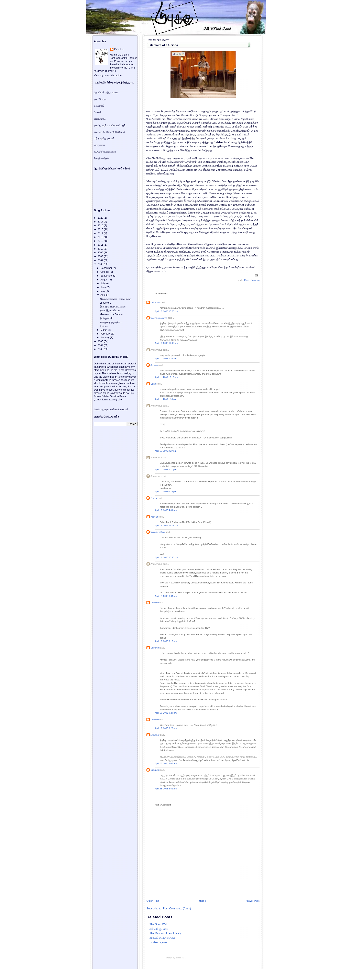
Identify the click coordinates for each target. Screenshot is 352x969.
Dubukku (155, 602)
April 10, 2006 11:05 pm (166, 343)
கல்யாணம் (99, 106)
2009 (101, 252)
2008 (101, 256)
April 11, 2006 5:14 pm (165, 491)
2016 (101, 225)
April (103, 295)
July (103, 283)
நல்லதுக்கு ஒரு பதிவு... (111, 322)
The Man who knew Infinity (165, 933)
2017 (101, 221)
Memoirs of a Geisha (164, 45)
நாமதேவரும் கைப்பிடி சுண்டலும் (109, 125)
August (104, 279)
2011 (101, 245)
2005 (101, 341)
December (106, 268)
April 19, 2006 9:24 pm (166, 713)
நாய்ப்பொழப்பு (100, 99)
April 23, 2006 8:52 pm (166, 788)
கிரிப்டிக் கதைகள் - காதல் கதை (115, 299)
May (103, 291)
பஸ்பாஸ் (124, 409)
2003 (101, 349)
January (105, 337)
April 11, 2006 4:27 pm (165, 469)
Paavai (154, 498)
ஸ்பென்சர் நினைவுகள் (105, 151)
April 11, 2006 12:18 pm (166, 377)
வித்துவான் (99, 145)
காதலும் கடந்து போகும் (162, 937)
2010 (101, 248)
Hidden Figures (158, 942)
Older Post (152, 900)
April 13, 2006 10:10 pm (166, 557)
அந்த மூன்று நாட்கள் (104, 138)
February (105, 333)
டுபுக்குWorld (106, 318)
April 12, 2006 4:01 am (166, 510)
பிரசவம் (97, 112)
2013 (101, 237)
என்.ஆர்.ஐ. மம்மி (159, 928)
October (105, 272)
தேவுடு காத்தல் (101, 158)
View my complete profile (108, 75)
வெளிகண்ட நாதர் (159, 318)
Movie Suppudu (252, 280)
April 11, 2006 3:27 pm (165, 451)
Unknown (155, 302)
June (103, 287)
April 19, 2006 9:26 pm (166, 728)
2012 (101, 241)
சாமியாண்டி (100, 119)
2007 (101, 260)
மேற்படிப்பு (104, 326)
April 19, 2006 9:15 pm (166, 641)
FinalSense (181, 958)
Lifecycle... (105, 303)
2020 (101, 218)
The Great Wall (158, 924)
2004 (101, 345)
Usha (153, 384)
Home (202, 900)
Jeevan (154, 365)
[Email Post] (256, 275)
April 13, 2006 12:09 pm (166, 525)
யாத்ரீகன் (155, 735)
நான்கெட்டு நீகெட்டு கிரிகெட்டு (109, 132)
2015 (101, 229)
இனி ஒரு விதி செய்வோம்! (112, 306)
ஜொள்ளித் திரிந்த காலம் (106, 92)
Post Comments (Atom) (177, 908)
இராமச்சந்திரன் (158, 532)
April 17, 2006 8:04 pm (166, 596)
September (106, 276)
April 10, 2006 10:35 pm (166, 311)
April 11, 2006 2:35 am (165, 358)
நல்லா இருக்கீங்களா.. (110, 310)
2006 (101, 264)
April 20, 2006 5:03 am (166, 763)
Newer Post (253, 900)
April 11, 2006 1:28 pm (165, 399)
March (104, 330)
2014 (101, 233)
